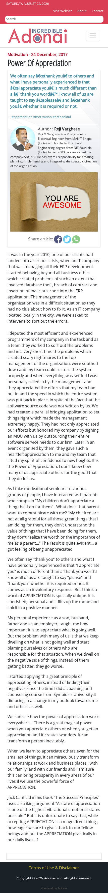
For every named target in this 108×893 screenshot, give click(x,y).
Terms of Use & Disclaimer (54, 868)
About (82, 11)
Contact (97, 11)
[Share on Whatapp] (76, 239)
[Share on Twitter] (67, 239)
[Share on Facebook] (58, 239)
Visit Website (62, 11)
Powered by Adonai (54, 888)
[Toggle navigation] (93, 36)
